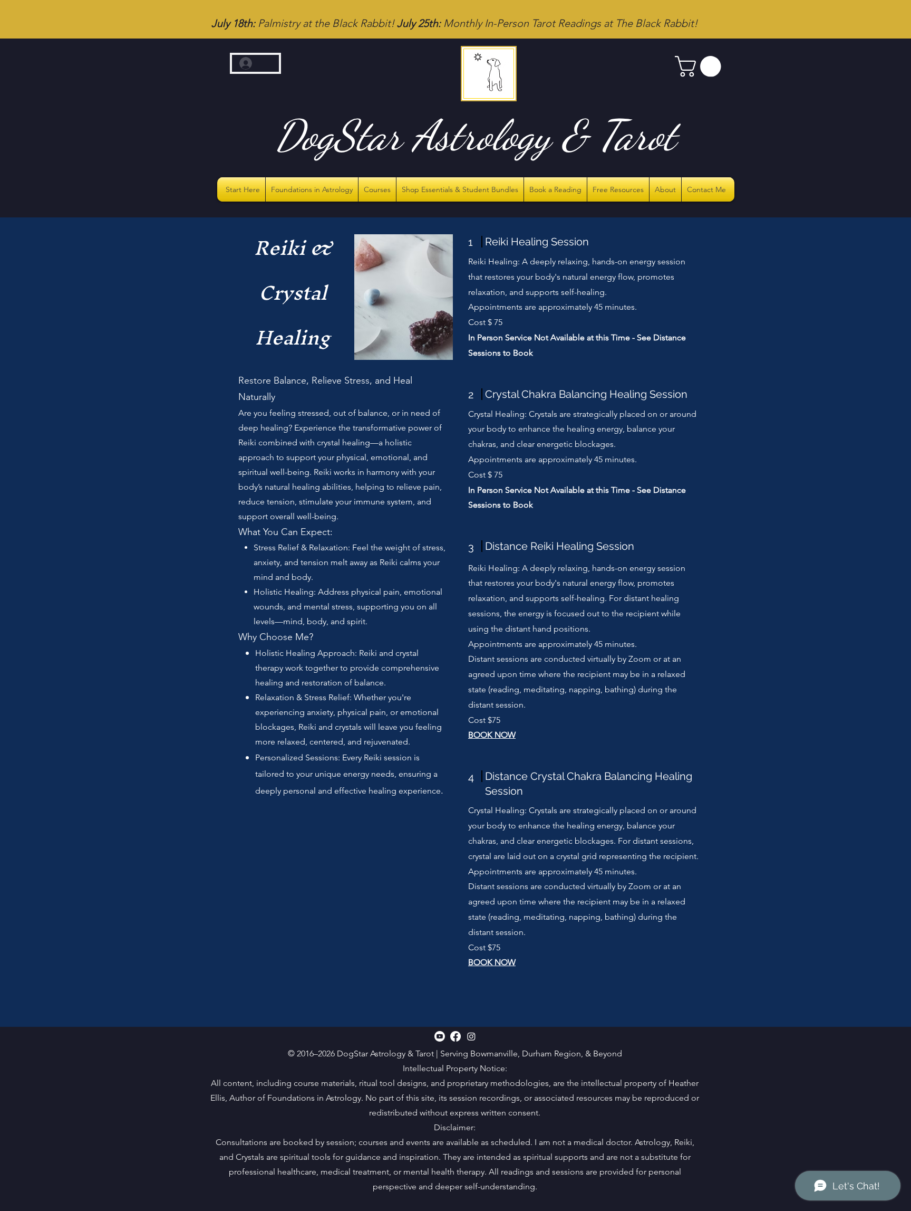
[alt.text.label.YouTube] (439, 1036)
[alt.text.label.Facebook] (455, 1036)
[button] (700, 66)
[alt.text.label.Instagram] (471, 1036)
